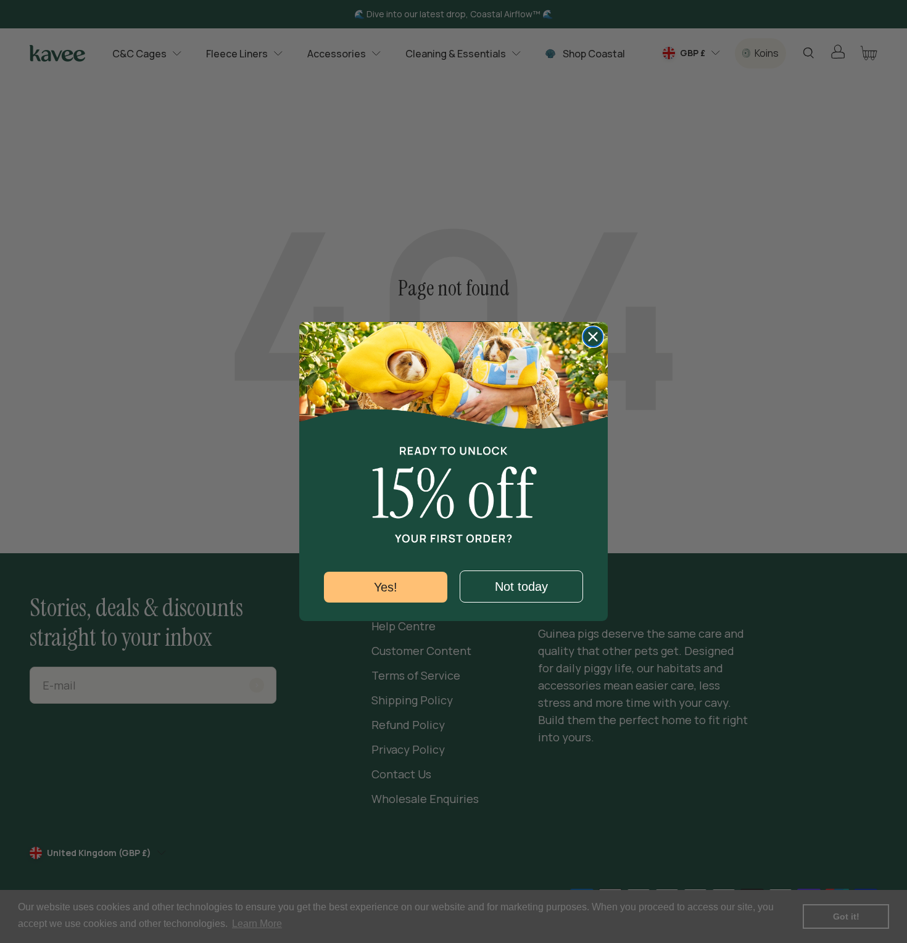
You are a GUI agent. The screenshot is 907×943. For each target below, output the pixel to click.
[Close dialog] (593, 337)
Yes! (385, 587)
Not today (521, 586)
